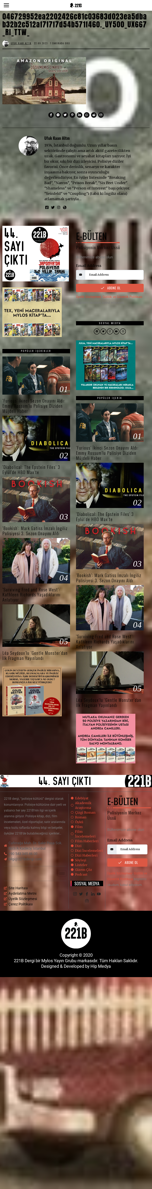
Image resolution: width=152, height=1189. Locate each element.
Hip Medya (100, 966)
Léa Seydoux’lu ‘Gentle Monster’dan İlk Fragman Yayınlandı (35, 655)
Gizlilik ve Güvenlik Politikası (122, 297)
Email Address (88, 265)
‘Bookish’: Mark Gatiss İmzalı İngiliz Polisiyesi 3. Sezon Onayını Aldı (35, 530)
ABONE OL (113, 288)
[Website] (64, 207)
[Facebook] (51, 115)
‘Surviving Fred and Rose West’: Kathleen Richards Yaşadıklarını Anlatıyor (31, 594)
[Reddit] (94, 115)
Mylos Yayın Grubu (58, 960)
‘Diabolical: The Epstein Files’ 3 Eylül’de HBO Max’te (31, 469)
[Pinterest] (72, 115)
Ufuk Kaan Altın (57, 138)
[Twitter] (65, 115)
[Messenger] (58, 115)
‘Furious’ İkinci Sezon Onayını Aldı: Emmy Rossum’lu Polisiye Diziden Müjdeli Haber (33, 405)
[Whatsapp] (86, 115)
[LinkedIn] (93, 894)
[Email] (101, 115)
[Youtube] (99, 894)
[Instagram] (58, 207)
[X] (81, 894)
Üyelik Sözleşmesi (88, 297)
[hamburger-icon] (62, 873)
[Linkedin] (79, 115)
